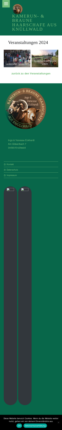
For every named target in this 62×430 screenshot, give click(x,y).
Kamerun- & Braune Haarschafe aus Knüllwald (34, 23)
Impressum (12, 175)
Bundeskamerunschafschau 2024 (45, 62)
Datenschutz (12, 169)
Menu (6, 3)
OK (19, 426)
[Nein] (58, 422)
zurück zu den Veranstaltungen (31, 73)
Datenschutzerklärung (35, 426)
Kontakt (10, 164)
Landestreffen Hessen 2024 (17, 63)
